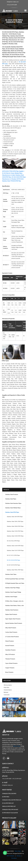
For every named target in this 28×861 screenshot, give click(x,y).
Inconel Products (9, 645)
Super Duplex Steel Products (12, 618)
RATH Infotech (10, 855)
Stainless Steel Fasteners (11, 610)
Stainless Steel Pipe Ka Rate (10, 809)
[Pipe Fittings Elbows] (22, 824)
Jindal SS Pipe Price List (9, 806)
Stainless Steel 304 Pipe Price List (11, 800)
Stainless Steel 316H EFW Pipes (15, 545)
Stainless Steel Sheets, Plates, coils (14, 605)
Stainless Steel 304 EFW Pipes (15, 516)
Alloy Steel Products (10, 627)
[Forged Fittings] (14, 841)
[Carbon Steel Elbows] (22, 832)
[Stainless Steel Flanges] (6, 841)
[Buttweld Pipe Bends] (6, 824)
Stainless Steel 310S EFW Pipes (15, 531)
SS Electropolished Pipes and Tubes (14, 578)
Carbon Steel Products (11, 632)
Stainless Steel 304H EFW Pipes (15, 526)
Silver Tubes (18, 851)
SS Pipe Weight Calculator (10, 812)
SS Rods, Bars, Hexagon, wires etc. (14, 601)
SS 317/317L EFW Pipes (13, 555)
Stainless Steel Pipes (10, 499)
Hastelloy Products (10, 650)
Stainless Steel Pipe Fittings (12, 587)
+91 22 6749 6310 (16, 778)
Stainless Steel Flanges (11, 596)
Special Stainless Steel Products (13, 623)
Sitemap (19, 855)
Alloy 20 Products (10, 654)
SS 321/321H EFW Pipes (13, 560)
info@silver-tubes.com (13, 1)
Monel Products (9, 641)
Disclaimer (14, 858)
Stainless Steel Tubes (10, 574)
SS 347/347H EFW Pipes (13, 565)
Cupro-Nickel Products (11, 663)
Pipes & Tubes (16, 746)
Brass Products (9, 672)
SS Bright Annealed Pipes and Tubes (14, 583)
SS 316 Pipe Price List (8, 803)
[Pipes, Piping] (22, 841)
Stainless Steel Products (11, 494)
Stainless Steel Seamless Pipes (13, 503)
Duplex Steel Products (11, 614)
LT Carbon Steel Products (12, 636)
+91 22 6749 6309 (12, 4)
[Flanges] (6, 832)
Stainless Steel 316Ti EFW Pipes (15, 550)
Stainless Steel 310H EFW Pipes (15, 536)
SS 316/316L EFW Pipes (13, 540)
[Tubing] (14, 824)
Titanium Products (10, 659)
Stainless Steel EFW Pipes (12, 512)
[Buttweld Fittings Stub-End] (14, 832)
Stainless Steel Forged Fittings (13, 592)
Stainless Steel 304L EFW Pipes (15, 521)
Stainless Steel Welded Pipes (13, 507)
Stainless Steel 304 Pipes (9, 793)
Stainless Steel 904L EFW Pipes (15, 569)
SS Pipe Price (5, 796)
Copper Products (9, 667)
